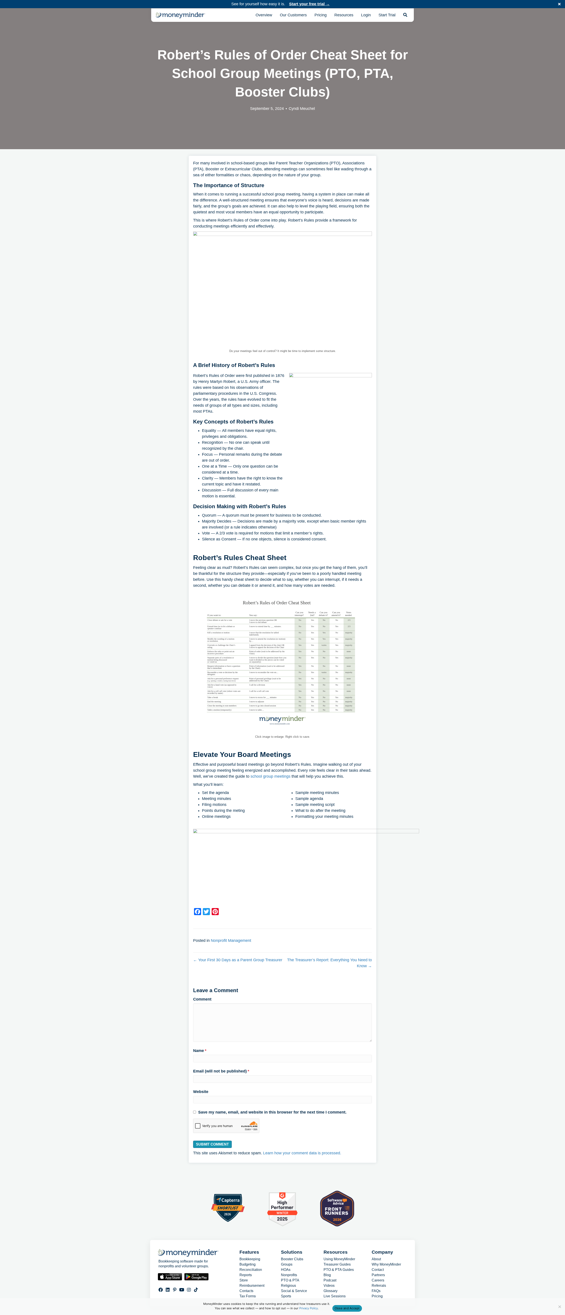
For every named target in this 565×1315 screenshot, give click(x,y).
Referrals (379, 1285)
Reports (245, 1275)
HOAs (285, 1270)
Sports (286, 1296)
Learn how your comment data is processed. (302, 1153)
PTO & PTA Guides (339, 1270)
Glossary (330, 1291)
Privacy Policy (308, 1308)
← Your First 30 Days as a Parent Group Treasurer (237, 960)
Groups (286, 1264)
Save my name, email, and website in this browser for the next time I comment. (272, 1112)
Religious (288, 1285)
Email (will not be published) (221, 1071)
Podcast (330, 1280)
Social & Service (294, 1291)
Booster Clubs (292, 1259)
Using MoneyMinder (339, 1259)
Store (243, 1280)
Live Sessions (335, 1296)
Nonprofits (289, 1275)
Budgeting (247, 1264)
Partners (378, 1275)
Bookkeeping (249, 1259)
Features (249, 1252)
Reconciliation (250, 1270)
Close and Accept (347, 1308)
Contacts (246, 1291)
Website (200, 1091)
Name (199, 1050)
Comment (202, 999)
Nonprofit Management (231, 940)
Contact (378, 1270)
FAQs (376, 1291)
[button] (560, 4)
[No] (559, 1306)
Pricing (377, 1296)
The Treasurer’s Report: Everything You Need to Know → (329, 963)
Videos (329, 1285)
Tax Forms (247, 1296)
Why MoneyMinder (386, 1264)
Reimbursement (251, 1285)
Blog (327, 1275)
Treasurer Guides (337, 1264)
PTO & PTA (290, 1280)
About (376, 1259)
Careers (378, 1280)
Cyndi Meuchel (302, 108)
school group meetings (270, 776)
